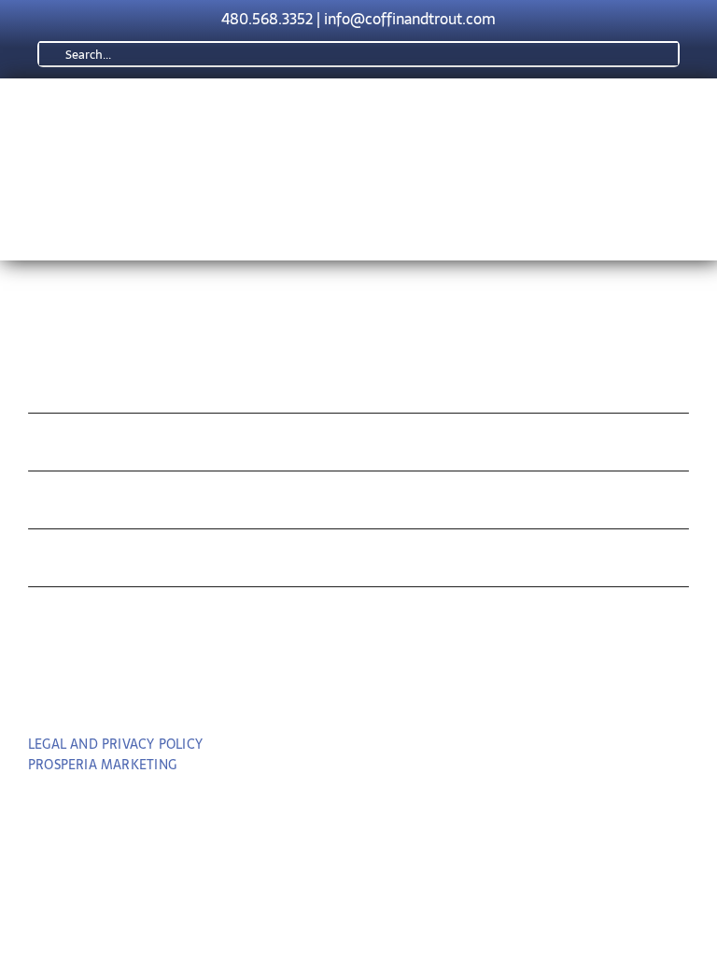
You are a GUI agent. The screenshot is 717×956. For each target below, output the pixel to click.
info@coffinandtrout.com (410, 19)
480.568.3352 (267, 19)
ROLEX (69, 446)
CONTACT (87, 620)
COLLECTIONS (116, 388)
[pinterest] (359, 692)
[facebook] (324, 692)
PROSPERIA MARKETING (102, 764)
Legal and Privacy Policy (115, 744)
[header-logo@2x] (275, 114)
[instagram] (393, 692)
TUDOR (71, 504)
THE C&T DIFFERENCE (161, 562)
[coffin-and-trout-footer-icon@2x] (358, 304)
